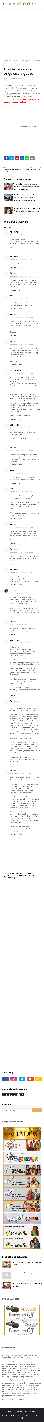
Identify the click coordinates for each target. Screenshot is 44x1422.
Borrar (20, 251)
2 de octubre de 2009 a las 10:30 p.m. (21, 299)
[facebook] (5, 1079)
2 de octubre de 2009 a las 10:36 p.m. (21, 317)
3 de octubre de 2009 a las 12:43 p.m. (21, 572)
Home (10, 1412)
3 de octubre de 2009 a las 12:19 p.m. (21, 527)
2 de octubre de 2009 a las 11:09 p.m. (21, 344)
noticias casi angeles (23, 61)
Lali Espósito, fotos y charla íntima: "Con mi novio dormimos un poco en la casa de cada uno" (26, 199)
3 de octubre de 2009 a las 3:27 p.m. (21, 593)
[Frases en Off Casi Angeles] (22, 1335)
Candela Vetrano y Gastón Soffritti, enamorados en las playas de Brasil (26, 187)
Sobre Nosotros (21, 1412)
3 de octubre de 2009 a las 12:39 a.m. (21, 473)
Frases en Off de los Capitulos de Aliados (27, 1284)
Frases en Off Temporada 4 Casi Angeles (27, 1263)
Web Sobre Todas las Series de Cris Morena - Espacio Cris (22, 1417)
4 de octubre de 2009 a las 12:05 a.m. (21, 643)
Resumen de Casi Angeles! (24, 1273)
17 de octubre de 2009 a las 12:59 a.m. (22, 704)
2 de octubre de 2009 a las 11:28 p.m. (21, 373)
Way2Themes (30, 1420)
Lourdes (13, 590)
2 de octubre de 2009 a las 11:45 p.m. (21, 450)
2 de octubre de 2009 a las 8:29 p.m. (21, 260)
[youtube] (30, 1079)
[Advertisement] (22, 34)
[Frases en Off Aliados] (22, 1319)
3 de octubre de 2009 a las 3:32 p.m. (21, 624)
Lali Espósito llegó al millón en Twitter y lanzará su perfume (27, 209)
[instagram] (13, 1079)
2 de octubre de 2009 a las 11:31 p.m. (21, 428)
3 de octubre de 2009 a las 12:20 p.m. (21, 552)
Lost (7, 79)
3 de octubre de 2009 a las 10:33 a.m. (21, 492)
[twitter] (22, 1079)
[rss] (38, 1079)
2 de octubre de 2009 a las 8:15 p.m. (21, 235)
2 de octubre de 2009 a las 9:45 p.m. (21, 276)
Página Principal (9, 61)
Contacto (34, 1412)
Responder (13, 251)
